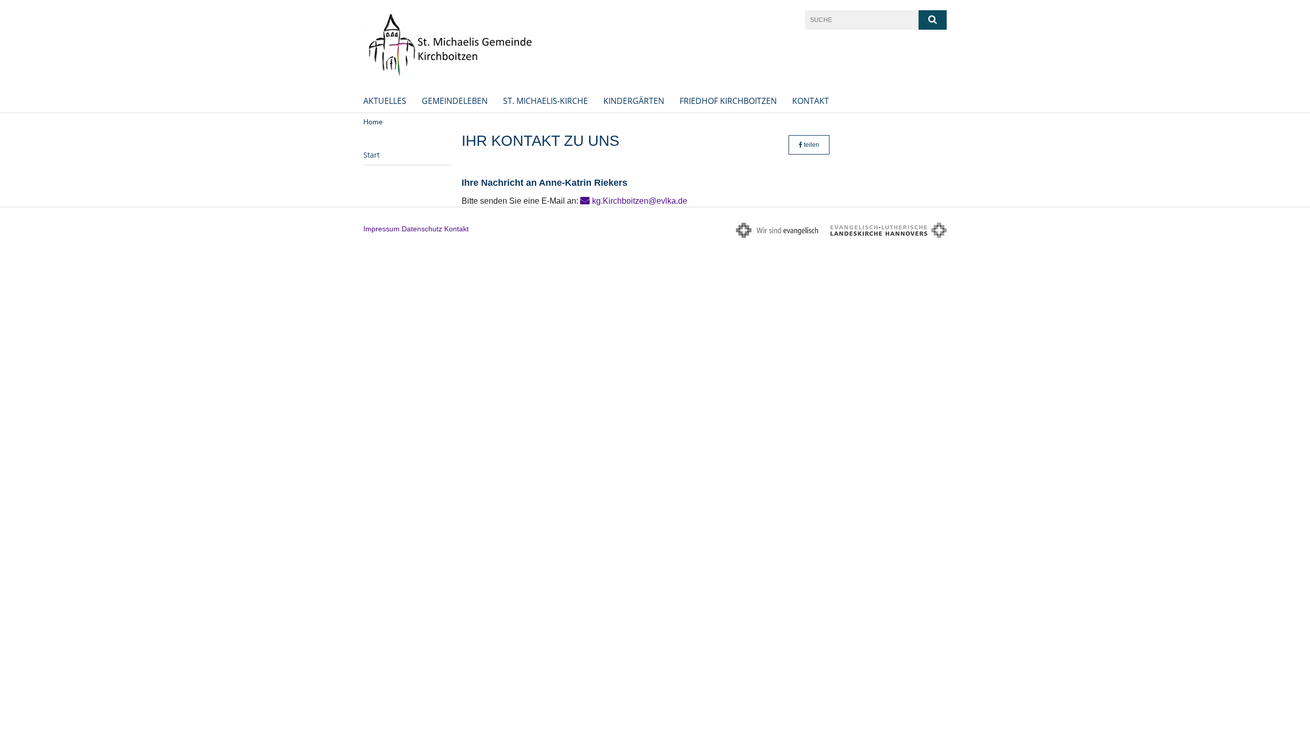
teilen (810, 144)
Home (373, 122)
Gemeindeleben (455, 100)
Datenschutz (422, 229)
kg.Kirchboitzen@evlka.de (639, 201)
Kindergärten (633, 100)
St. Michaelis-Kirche (545, 100)
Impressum (381, 229)
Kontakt (810, 100)
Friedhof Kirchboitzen (728, 100)
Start (371, 155)
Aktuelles (384, 100)
